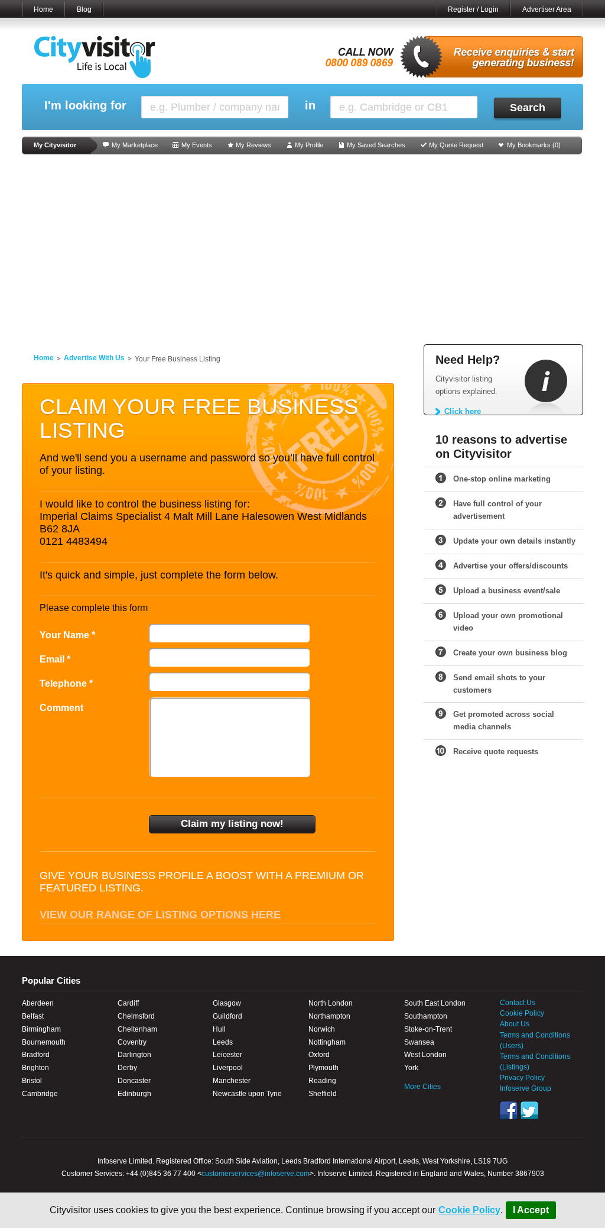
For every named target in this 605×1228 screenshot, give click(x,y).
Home (43, 9)
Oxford (319, 1055)
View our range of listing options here (160, 914)
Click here (462, 411)
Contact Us (517, 1002)
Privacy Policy (522, 1078)
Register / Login (473, 9)
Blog (84, 9)
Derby (127, 1068)
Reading (322, 1081)
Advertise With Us (94, 358)
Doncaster (134, 1081)
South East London (435, 1003)
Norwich (321, 1029)
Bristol (32, 1081)
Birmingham (41, 1029)
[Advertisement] (302, 249)
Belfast (33, 1016)
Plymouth (323, 1068)
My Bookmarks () (534, 144)
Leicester (227, 1055)
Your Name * (67, 635)
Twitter (529, 1110)
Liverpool (228, 1068)
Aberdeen (38, 1003)
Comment (61, 708)
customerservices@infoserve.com (255, 1173)
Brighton (35, 1068)
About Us (514, 1024)
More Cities (422, 1086)
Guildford (227, 1016)
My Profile (309, 144)
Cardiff (128, 1003)
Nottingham (327, 1042)
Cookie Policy (469, 1210)
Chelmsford (136, 1016)
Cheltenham (137, 1029)
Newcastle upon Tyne (247, 1094)
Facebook (509, 1110)
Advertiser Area (546, 9)
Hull (219, 1029)
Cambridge (40, 1094)
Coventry (132, 1042)
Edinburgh (134, 1094)
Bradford (36, 1055)
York (411, 1068)
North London (330, 1003)
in (310, 105)
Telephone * (66, 683)
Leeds (223, 1042)
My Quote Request (456, 144)
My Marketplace (135, 144)
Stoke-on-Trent (428, 1029)
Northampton (329, 1016)
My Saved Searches (376, 144)
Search (527, 108)
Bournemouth (44, 1042)
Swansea (419, 1042)
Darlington (134, 1055)
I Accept (531, 1210)
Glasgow (227, 1003)
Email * (55, 659)
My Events (196, 144)
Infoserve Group (525, 1088)
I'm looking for (85, 105)
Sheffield (322, 1094)
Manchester (232, 1081)
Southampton (425, 1016)
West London (425, 1055)
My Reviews (253, 144)
